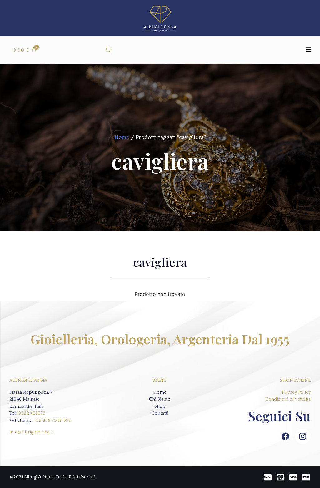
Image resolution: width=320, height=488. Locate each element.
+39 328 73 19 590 (53, 420)
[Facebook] (285, 436)
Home (121, 137)
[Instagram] (303, 436)
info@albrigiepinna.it (31, 432)
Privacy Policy (296, 392)
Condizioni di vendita (288, 399)
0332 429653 (32, 413)
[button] (308, 49)
